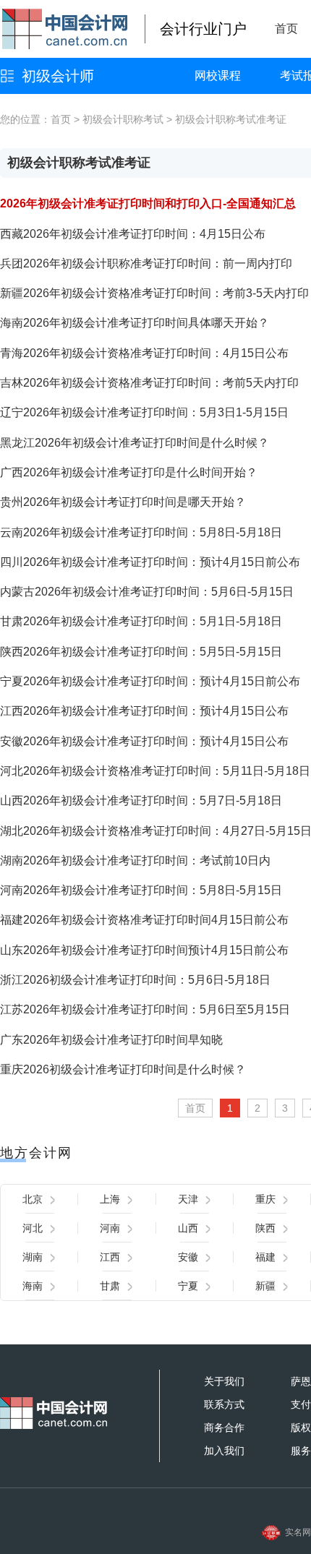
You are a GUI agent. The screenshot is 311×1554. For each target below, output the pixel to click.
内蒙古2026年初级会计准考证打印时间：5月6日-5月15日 (147, 591)
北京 (32, 1199)
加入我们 (224, 1450)
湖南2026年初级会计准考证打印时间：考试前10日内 (135, 860)
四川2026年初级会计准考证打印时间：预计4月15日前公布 (150, 562)
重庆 (265, 1199)
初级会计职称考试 (122, 119)
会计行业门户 (203, 29)
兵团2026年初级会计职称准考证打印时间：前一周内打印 (146, 263)
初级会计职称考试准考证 (230, 119)
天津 (188, 1199)
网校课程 (218, 75)
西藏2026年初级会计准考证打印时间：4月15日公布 (132, 234)
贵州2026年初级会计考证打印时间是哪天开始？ (123, 502)
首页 (286, 28)
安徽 (188, 1257)
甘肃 (110, 1286)
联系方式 (224, 1404)
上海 (110, 1199)
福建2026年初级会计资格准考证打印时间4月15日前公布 (144, 920)
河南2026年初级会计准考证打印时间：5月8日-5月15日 (141, 890)
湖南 (32, 1257)
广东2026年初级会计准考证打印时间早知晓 (111, 1040)
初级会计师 (58, 76)
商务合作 (224, 1427)
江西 (110, 1257)
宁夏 (188, 1286)
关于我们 (224, 1381)
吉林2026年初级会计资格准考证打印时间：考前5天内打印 (149, 383)
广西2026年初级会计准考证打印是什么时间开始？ (128, 472)
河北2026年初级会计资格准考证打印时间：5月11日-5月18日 (155, 771)
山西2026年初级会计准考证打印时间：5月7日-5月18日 (141, 800)
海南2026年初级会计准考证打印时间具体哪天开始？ (134, 323)
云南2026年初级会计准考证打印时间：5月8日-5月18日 (141, 532)
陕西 (265, 1228)
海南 (32, 1286)
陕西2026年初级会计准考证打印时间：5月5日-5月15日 (141, 651)
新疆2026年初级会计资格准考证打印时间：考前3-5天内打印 (154, 293)
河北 (32, 1228)
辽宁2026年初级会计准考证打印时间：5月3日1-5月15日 (144, 412)
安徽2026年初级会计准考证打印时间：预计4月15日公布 (144, 741)
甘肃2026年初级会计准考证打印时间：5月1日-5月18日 (141, 621)
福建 (265, 1257)
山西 (188, 1228)
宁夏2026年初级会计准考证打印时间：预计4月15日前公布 (150, 681)
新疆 (265, 1286)
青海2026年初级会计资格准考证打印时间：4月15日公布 (144, 353)
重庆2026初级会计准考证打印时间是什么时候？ (123, 1069)
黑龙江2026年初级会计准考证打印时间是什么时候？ (134, 443)
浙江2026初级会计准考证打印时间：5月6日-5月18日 (135, 980)
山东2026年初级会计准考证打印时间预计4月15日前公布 (144, 950)
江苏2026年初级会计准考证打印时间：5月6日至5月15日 (145, 1009)
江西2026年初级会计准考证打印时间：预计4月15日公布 (144, 711)
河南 (110, 1228)
